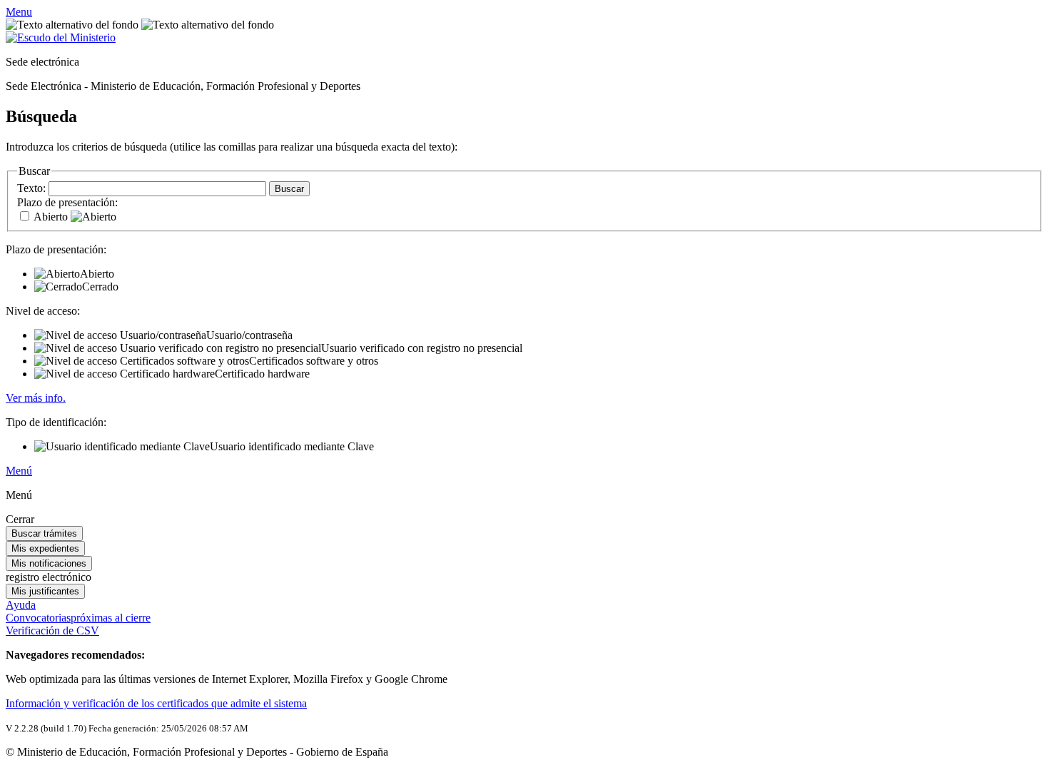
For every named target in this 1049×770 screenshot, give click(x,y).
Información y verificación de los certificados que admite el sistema (156, 703)
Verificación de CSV (52, 630)
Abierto (52, 217)
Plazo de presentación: (67, 202)
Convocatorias (78, 618)
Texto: (33, 188)
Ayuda (21, 605)
